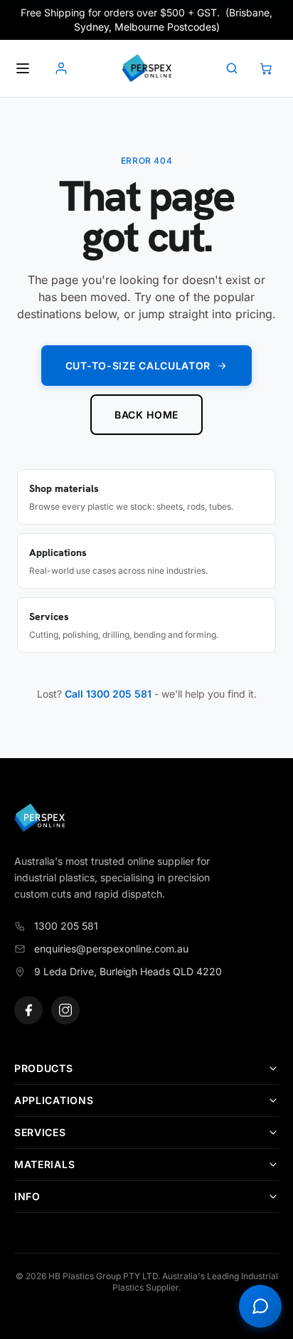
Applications (53, 1100)
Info (27, 1196)
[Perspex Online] (146, 68)
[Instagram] (65, 1010)
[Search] (232, 68)
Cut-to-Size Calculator (138, 365)
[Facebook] (28, 1010)
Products (43, 1068)
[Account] (61, 68)
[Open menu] (23, 68)
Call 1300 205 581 (108, 694)
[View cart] (266, 68)
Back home (146, 415)
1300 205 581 (66, 926)
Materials (44, 1164)
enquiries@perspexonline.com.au (111, 948)
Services (40, 1132)
